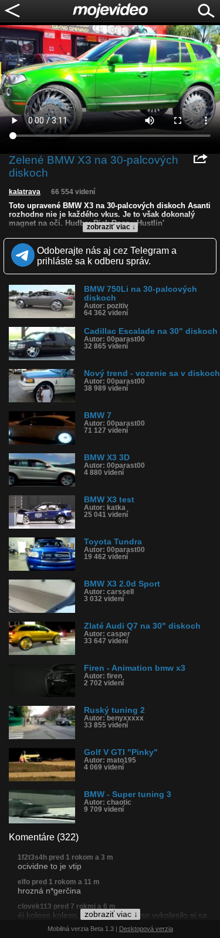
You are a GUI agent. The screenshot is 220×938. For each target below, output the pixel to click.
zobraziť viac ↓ (111, 227)
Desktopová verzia (146, 928)
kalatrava (24, 191)
